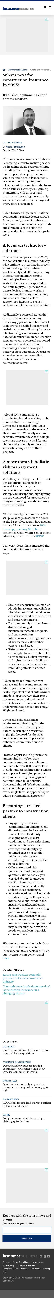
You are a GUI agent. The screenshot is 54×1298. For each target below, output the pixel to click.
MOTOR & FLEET (10, 1081)
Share (21, 150)
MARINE (6, 1115)
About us (25, 1269)
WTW (39, 536)
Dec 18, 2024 (9, 150)
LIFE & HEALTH (9, 1047)
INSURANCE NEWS (11, 1099)
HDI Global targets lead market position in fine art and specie (27, 1104)
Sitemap (46, 1269)
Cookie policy (8, 1265)
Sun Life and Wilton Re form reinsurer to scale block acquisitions (26, 1052)
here (6, 958)
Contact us (35, 1269)
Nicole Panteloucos (15, 146)
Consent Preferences (26, 1265)
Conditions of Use (10, 1269)
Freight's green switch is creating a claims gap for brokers (24, 1120)
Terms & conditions (21, 1262)
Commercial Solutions (17, 70)
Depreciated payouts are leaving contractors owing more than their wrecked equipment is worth (24, 1068)
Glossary (6, 1262)
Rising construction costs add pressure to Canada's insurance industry (23, 978)
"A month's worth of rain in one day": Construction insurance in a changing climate (26, 990)
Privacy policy (38, 1262)
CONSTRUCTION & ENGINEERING (17, 1062)
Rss (4, 1272)
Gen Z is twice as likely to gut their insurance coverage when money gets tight (25, 1087)
